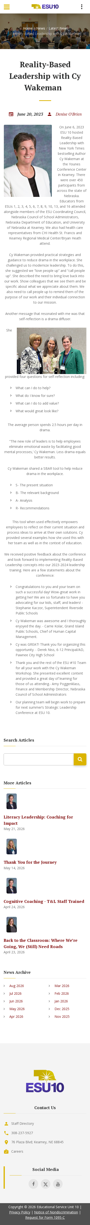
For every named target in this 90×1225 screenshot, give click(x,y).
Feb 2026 (61, 993)
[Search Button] (80, 759)
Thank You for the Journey (30, 862)
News (40, 28)
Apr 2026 (16, 1016)
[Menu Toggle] (7, 7)
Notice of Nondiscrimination (56, 1212)
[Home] (45, 6)
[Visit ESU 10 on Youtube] (58, 1184)
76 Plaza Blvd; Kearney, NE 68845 (37, 1142)
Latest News (58, 28)
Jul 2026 (15, 993)
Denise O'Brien (69, 114)
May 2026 (17, 1008)
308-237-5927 (22, 1133)
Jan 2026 (61, 1001)
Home (28, 28)
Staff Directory (22, 1123)
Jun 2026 (16, 1001)
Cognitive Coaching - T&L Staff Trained (44, 901)
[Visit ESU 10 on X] (45, 1184)
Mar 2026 (61, 985)
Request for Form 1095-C (45, 1217)
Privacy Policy (19, 1212)
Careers (17, 1151)
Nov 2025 (62, 1016)
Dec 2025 (61, 1008)
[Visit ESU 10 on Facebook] (33, 1184)
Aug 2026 (16, 985)
